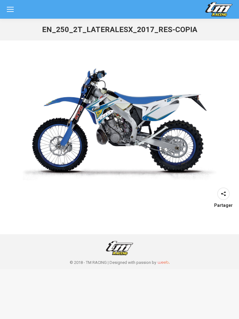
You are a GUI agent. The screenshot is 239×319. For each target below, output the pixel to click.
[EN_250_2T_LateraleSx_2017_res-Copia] (119, 124)
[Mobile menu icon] (10, 9)
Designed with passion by (133, 262)
